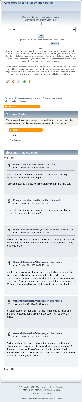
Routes (17, 164)
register (56, 17)
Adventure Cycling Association (53, 387)
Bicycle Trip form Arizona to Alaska (55, 229)
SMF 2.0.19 (28, 390)
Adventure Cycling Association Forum (28, 2)
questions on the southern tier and (41, 200)
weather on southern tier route (39, 164)
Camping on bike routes (49, 262)
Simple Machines (54, 390)
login (48, 17)
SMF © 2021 (40, 390)
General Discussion (24, 229)
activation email (49, 20)
